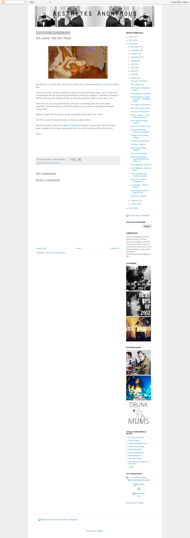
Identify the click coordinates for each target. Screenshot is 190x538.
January (134, 204)
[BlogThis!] (74, 159)
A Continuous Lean (136, 438)
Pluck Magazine (134, 456)
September (135, 57)
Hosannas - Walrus (138, 196)
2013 (131, 37)
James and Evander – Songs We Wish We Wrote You (140, 159)
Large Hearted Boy (136, 453)
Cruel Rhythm (134, 440)
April (133, 74)
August (134, 61)
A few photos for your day (141, 94)
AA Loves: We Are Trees (140, 126)
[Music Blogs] (139, 493)
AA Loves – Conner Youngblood (138, 180)
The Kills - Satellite (138, 144)
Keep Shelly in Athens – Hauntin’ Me (140, 192)
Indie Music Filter (135, 450)
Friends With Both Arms (137, 443)
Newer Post (41, 248)
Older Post (115, 248)
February (135, 201)
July (133, 64)
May (133, 71)
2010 (131, 208)
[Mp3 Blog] (139, 484)
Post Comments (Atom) (56, 253)
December (135, 47)
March (133, 78)
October (134, 54)
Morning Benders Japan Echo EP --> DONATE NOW (140, 99)
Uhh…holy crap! (137, 84)
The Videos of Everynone (141, 105)
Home (78, 248)
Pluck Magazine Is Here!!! (141, 165)
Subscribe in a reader (135, 503)
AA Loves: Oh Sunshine (140, 112)
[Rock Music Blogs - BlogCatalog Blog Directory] (138, 480)
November (135, 50)
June (133, 68)
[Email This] (71, 159)
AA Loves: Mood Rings (140, 141)
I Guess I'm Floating (136, 447)
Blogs (139, 496)
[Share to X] (77, 159)
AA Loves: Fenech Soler (140, 108)
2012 (131, 40)
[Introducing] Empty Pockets (138, 149)
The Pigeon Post (135, 459)
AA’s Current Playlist (139, 153)
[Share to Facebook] (79, 159)
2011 (131, 44)
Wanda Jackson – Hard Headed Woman (140, 116)
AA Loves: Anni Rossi (139, 81)
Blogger (100, 531)
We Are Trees (103, 84)
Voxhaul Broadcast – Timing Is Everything (140, 131)
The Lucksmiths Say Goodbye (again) (139, 175)
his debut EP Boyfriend (70, 125)
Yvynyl (131, 467)
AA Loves (46, 163)
